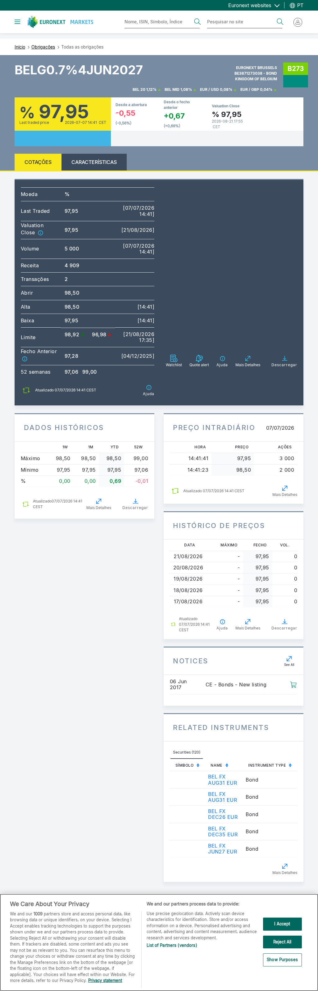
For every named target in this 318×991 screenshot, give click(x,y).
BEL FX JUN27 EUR (222, 849)
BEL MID (172, 89)
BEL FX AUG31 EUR (222, 780)
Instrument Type (267, 765)
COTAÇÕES (38, 162)
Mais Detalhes (98, 507)
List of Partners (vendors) (172, 945)
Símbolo (184, 765)
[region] (159, 942)
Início (20, 46)
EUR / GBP (249, 89)
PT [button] (299, 5)
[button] (40, 232)
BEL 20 (139, 89)
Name (216, 765)
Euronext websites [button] (250, 5)
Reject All (282, 941)
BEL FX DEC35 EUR (223, 831)
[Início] (60, 22)
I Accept (282, 923)
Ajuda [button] (222, 628)
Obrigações (43, 46)
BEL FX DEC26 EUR (223, 814)
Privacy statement (105, 980)
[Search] (197, 22)
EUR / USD (209, 89)
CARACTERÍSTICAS (94, 162)
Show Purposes (282, 959)
